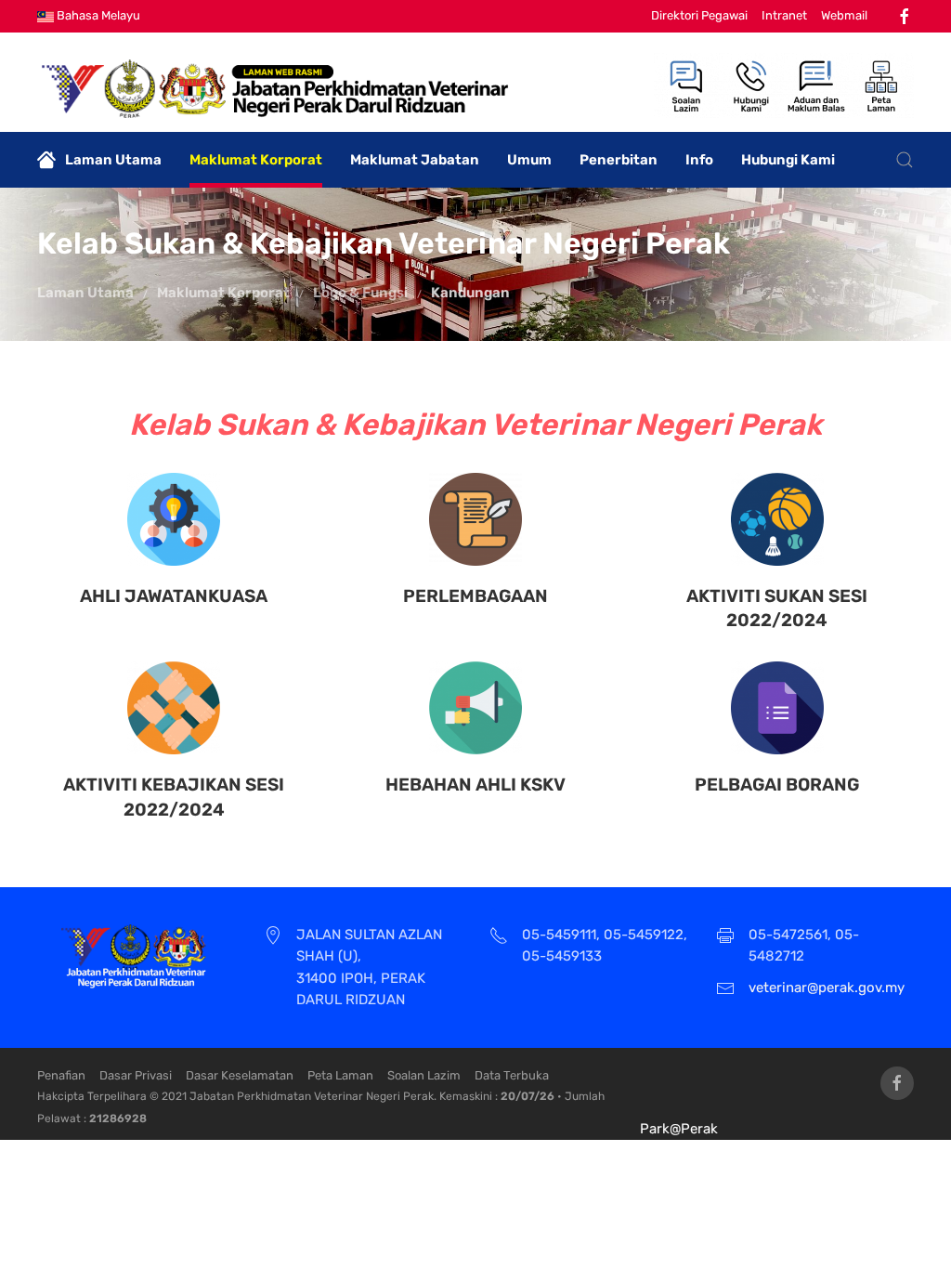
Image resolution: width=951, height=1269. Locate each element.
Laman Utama (113, 159)
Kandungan (470, 292)
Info (699, 159)
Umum (529, 159)
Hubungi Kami (788, 159)
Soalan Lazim (424, 1075)
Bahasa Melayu (97, 15)
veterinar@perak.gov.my (827, 987)
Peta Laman (340, 1075)
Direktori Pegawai (699, 15)
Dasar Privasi (135, 1075)
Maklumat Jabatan (414, 159)
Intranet (784, 15)
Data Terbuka (512, 1075)
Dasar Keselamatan (239, 1075)
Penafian (61, 1075)
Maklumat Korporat (255, 159)
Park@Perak (679, 1128)
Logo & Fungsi (360, 292)
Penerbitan (619, 159)
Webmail (844, 15)
